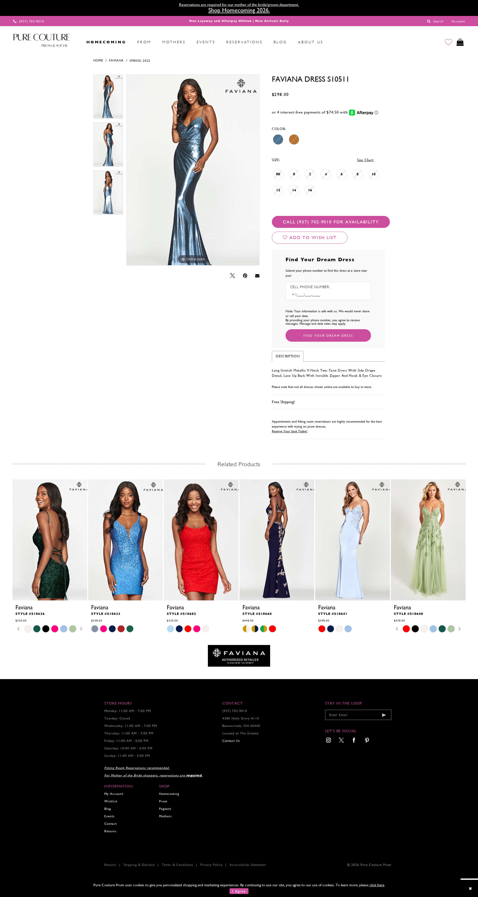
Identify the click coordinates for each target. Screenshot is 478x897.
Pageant (165, 809)
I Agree (239, 891)
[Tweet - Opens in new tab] (233, 276)
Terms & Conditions (177, 865)
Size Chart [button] (365, 160)
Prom (163, 801)
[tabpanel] (108, 98)
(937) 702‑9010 (234, 711)
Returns (110, 831)
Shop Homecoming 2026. (239, 10)
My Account (113, 794)
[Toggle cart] (460, 42)
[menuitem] (75, 42)
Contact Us (231, 741)
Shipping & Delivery (139, 865)
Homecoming (169, 794)
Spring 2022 (139, 61)
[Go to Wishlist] (448, 42)
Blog (107, 809)
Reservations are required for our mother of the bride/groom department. (239, 4)
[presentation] (49, 539)
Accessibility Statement (248, 865)
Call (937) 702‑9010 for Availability (331, 221)
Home (98, 60)
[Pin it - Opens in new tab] (245, 276)
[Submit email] (383, 715)
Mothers (165, 816)
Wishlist (110, 801)
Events (109, 816)
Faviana (116, 60)
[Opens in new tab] (239, 655)
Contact (110, 824)
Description (288, 356)
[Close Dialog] (470, 888)
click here (376, 885)
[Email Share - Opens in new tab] (257, 275)
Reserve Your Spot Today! (289, 431)
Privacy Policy (211, 865)
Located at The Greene (240, 733)
